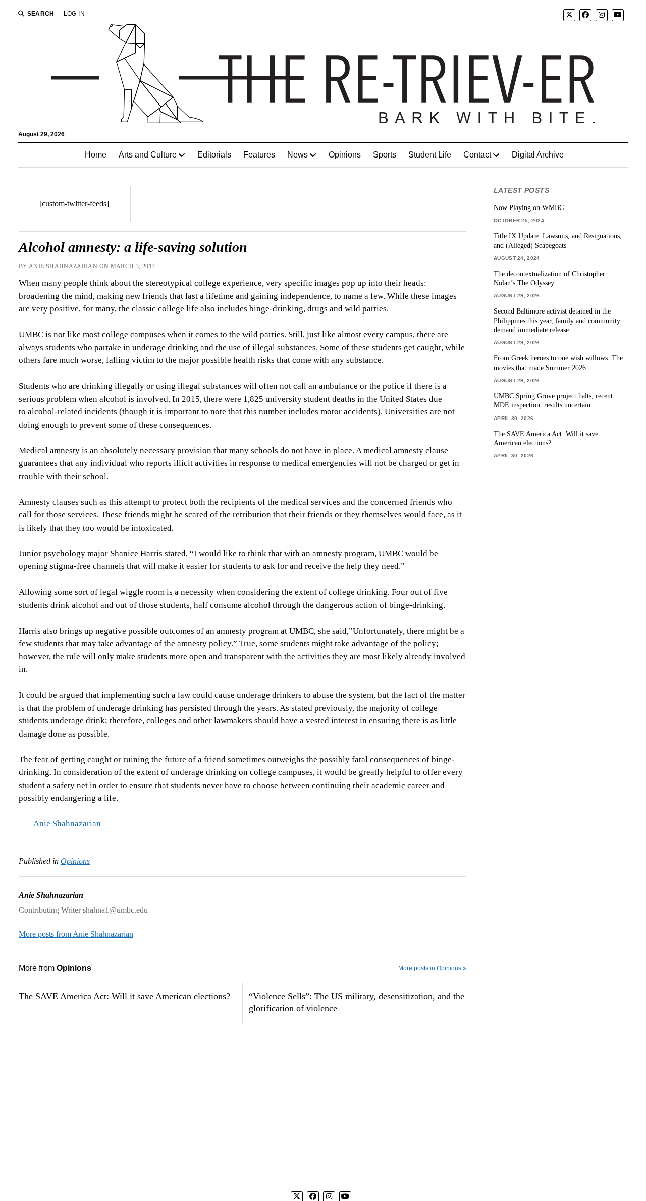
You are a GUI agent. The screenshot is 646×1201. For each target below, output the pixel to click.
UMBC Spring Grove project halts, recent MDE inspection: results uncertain (553, 400)
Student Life (429, 154)
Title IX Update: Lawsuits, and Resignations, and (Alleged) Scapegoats (558, 240)
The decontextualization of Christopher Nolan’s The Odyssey (549, 278)
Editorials (214, 154)
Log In (74, 13)
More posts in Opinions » (432, 968)
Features (259, 154)
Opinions (345, 154)
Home (95, 154)
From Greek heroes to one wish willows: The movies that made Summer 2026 (558, 363)
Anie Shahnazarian (67, 823)
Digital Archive (538, 154)
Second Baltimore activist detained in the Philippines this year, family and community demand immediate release (557, 320)
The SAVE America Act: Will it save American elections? (124, 996)
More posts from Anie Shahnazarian (76, 934)
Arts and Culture (148, 154)
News (297, 154)
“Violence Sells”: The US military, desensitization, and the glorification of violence (356, 1002)
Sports (384, 154)
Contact (477, 154)
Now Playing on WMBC (529, 207)
